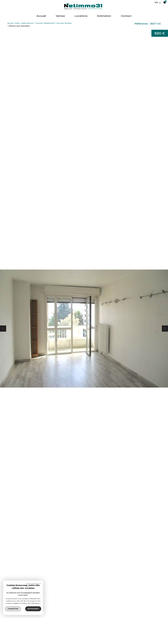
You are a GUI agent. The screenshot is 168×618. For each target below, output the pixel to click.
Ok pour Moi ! (33, 609)
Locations (81, 16)
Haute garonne (27, 23)
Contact (126, 16)
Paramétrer (13, 609)
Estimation (104, 16)
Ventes (60, 16)
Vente (17, 23)
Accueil (41, 16)
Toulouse (39, 23)
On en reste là (32, 583)
